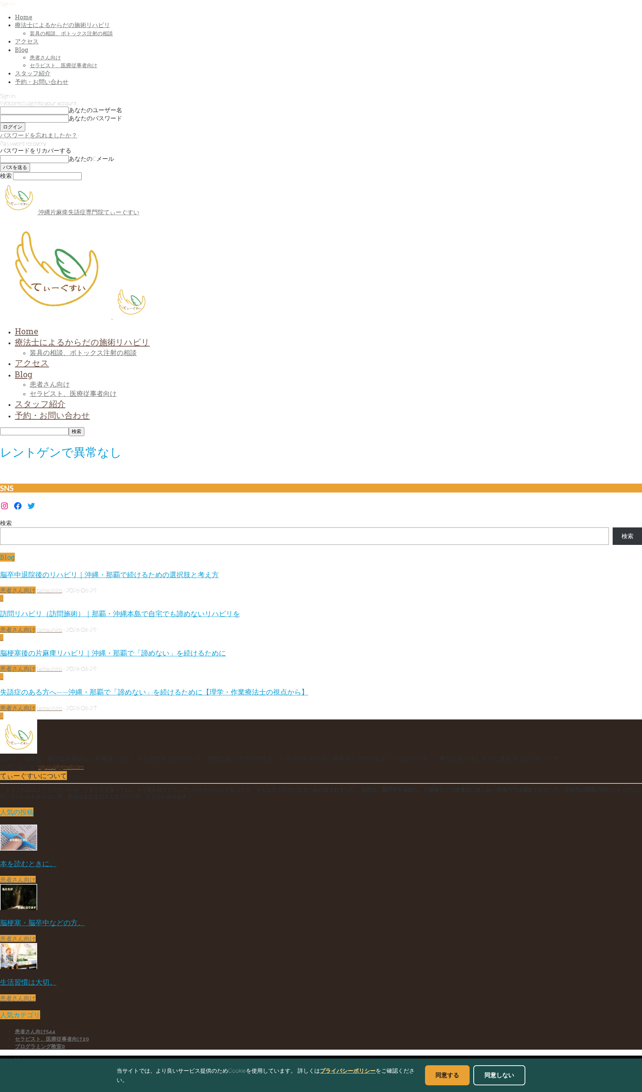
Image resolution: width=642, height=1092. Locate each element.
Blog (21, 49)
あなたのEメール (91, 158)
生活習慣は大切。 (28, 982)
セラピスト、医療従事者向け (63, 65)
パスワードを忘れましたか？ (38, 135)
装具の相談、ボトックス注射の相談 (71, 33)
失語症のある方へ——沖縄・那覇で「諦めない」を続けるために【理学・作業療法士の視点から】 (154, 691)
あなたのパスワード (95, 117)
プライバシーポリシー (348, 1070)
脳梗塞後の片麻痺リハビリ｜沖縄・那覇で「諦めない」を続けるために (113, 652)
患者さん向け (45, 57)
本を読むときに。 (28, 863)
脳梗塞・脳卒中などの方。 (42, 922)
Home (23, 17)
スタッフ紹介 (33, 73)
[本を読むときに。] (18, 848)
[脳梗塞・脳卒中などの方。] (18, 907)
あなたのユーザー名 (95, 109)
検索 (6, 522)
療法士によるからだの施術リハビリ (62, 25)
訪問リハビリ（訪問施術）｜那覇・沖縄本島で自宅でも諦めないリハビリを (120, 613)
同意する (447, 1075)
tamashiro (49, 590)
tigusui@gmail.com (61, 766)
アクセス (27, 41)
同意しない (499, 1075)
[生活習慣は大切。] (18, 966)
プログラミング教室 (40, 1046)
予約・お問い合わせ (41, 81)
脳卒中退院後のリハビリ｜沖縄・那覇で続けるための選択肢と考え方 (109, 574)
